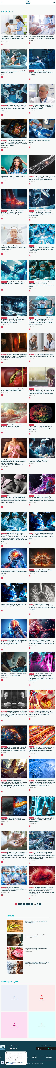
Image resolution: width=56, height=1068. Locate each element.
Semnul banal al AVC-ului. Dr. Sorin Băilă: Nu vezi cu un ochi (40, 570)
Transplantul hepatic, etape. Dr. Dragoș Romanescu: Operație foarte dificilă (13, 283)
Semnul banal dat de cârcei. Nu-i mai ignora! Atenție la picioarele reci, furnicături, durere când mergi (14, 212)
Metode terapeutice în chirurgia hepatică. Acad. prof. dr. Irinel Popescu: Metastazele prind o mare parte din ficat (13, 748)
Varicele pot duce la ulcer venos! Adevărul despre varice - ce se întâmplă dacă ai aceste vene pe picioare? (14, 356)
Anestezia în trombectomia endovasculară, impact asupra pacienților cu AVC (14, 571)
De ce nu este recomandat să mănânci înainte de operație (13, 71)
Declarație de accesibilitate (49, 1056)
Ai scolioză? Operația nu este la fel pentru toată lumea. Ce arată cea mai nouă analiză (14, 38)
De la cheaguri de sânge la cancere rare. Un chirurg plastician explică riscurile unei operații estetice (13, 247)
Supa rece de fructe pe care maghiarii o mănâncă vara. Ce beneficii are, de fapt (36, 935)
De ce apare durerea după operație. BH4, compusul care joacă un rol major (13, 605)
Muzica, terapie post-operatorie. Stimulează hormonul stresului (38, 460)
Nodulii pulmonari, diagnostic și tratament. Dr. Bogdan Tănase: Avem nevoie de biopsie (41, 819)
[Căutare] (54, 2)
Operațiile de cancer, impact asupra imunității (39, 141)
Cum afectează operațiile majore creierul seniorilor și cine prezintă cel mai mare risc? (42, 37)
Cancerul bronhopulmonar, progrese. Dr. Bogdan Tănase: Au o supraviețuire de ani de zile (12, 426)
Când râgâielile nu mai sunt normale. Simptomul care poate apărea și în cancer (37, 963)
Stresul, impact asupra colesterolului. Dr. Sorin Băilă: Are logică (13, 818)
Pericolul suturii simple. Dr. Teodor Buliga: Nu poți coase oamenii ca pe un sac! (41, 72)
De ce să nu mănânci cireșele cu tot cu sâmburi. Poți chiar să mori (13, 177)
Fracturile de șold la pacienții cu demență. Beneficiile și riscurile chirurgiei (14, 674)
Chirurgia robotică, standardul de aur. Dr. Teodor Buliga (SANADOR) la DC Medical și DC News (41, 107)
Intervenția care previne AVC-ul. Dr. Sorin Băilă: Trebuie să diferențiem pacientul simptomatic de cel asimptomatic (14, 642)
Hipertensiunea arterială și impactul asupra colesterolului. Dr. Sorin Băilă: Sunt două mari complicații (41, 712)
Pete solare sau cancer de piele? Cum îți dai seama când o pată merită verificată (36, 922)
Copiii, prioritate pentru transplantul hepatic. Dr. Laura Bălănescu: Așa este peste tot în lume (14, 889)
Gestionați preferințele (34, 1056)
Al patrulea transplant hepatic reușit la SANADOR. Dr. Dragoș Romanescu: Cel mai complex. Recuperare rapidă (41, 284)
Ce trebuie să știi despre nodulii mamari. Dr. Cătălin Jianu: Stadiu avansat (41, 355)
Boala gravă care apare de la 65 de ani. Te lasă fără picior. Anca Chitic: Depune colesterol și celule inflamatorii (42, 178)
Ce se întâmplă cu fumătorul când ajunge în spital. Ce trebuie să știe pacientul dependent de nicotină (37, 949)
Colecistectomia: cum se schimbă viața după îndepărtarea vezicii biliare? (13, 389)
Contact (43, 1056)
